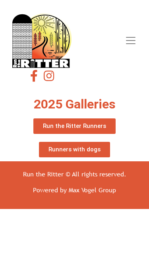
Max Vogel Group (92, 190)
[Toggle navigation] (131, 40)
